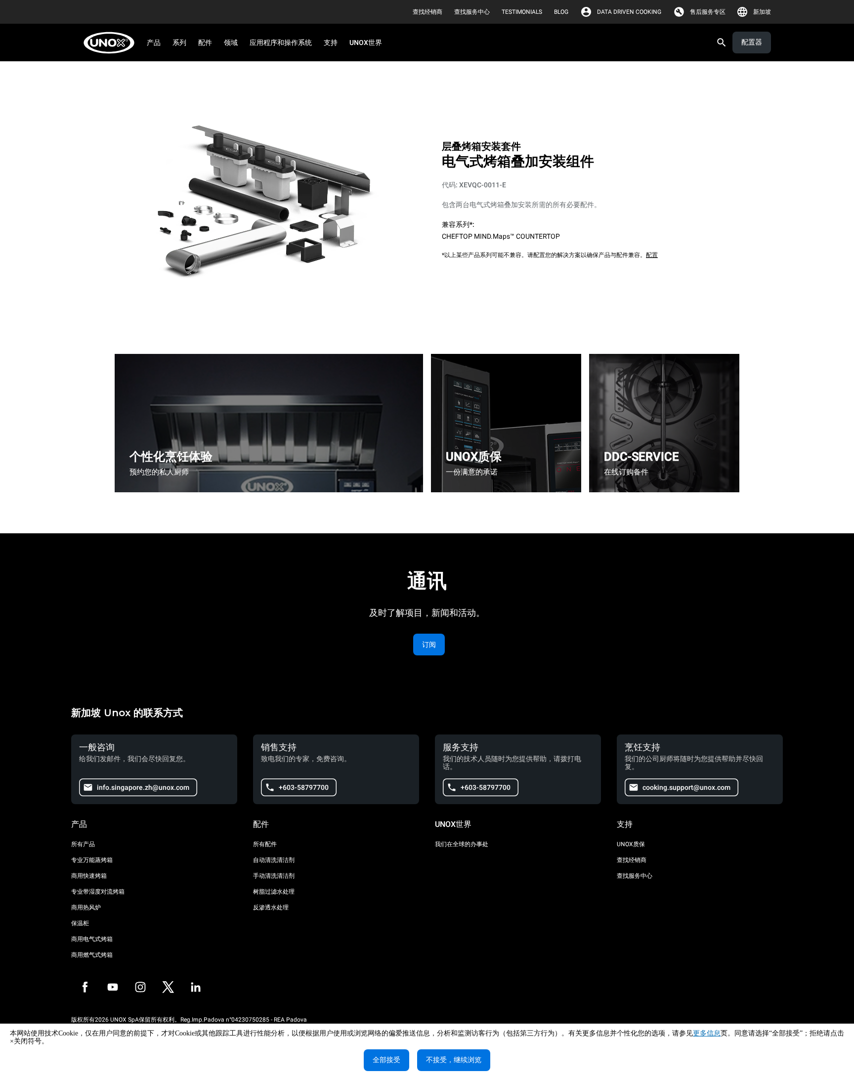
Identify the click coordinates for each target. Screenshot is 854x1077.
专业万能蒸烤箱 (92, 860)
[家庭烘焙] (112, 43)
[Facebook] (85, 987)
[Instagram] (140, 987)
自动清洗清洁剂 (274, 860)
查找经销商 (631, 860)
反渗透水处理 (271, 907)
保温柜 (80, 923)
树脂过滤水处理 (274, 891)
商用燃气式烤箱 (92, 954)
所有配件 (265, 844)
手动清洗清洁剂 (274, 875)
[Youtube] (113, 987)
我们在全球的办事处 (461, 844)
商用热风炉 (86, 907)
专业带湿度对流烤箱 (98, 891)
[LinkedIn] (196, 987)
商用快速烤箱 (89, 875)
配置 (652, 255)
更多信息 (707, 1033)
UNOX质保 (631, 844)
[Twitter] (168, 987)
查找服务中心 (634, 875)
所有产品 (83, 844)
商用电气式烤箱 (92, 939)
